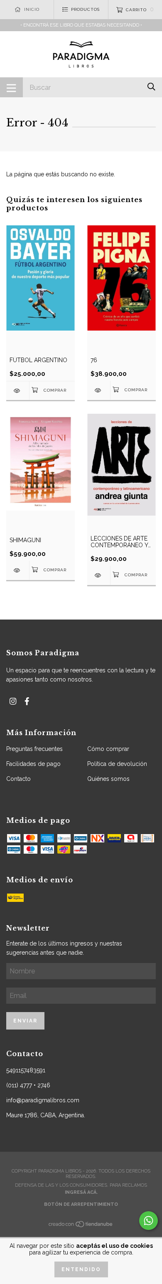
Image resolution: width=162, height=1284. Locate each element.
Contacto (18, 778)
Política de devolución (117, 764)
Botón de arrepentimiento (81, 1204)
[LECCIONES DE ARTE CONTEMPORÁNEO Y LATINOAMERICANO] (98, 575)
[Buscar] (151, 86)
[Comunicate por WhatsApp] (148, 1220)
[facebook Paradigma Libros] (27, 701)
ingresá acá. (81, 1192)
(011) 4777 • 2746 (28, 1085)
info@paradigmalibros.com (42, 1100)
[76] (98, 390)
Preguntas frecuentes (34, 749)
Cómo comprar (108, 749)
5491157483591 (25, 1070)
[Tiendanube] (81, 1226)
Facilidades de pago (33, 764)
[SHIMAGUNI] (17, 570)
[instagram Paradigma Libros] (13, 701)
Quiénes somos (108, 778)
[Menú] (11, 87)
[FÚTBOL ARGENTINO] (17, 390)
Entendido (81, 1269)
